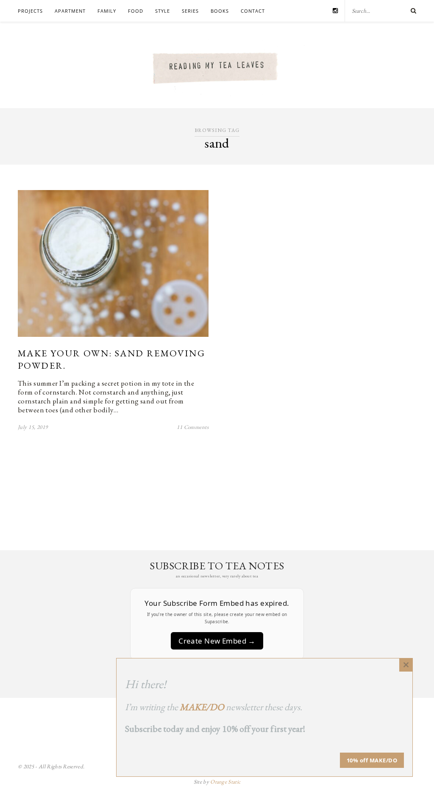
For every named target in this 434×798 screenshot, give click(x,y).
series (190, 11)
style (162, 11)
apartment (70, 11)
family (106, 11)
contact (253, 11)
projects (30, 11)
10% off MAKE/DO (372, 760)
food (135, 11)
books (220, 11)
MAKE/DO (202, 707)
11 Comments (193, 427)
